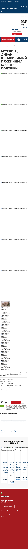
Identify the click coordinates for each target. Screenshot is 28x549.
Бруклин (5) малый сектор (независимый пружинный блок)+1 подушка (11, 468)
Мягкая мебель (13, 43)
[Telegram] (23, 6)
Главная (2, 43)
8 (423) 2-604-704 (7, 501)
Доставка (3, 1)
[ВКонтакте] (21, 6)
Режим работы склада (6, 5)
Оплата (10, 1)
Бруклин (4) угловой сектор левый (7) (24, 467)
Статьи (3, 8)
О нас (16, 5)
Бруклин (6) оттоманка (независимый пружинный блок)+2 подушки (4, 467)
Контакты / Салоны (12, 8)
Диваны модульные (22, 43)
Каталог (7, 43)
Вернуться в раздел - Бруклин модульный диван (14, 431)
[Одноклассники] (26, 6)
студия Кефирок (12, 516)
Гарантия (17, 1)
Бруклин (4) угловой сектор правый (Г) (17, 467)
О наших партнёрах (6, 11)
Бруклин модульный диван (6, 45)
